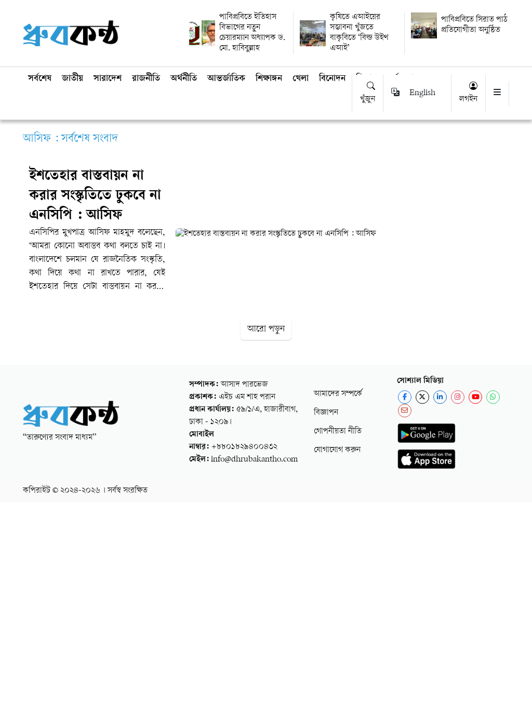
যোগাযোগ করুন (337, 450)
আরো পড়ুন (266, 329)
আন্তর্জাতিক (226, 79)
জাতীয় (72, 79)
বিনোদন (332, 79)
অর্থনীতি (183, 79)
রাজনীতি (146, 79)
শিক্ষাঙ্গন (269, 79)
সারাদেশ (108, 79)
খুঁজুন (367, 99)
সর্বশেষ (39, 79)
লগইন (468, 99)
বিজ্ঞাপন (326, 413)
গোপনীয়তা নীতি (338, 431)
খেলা (300, 79)
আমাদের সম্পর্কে (338, 394)
